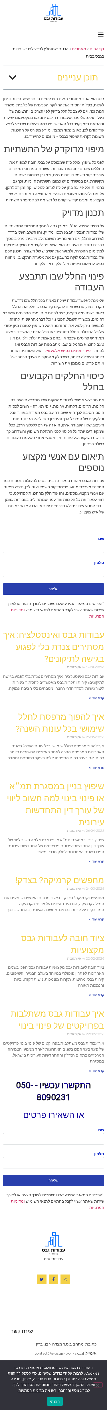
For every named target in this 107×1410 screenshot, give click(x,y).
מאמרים (79, 48)
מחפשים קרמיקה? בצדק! (59, 880)
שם (101, 538)
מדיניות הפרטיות (31, 1390)
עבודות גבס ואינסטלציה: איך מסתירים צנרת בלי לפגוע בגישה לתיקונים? (53, 647)
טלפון (99, 562)
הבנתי (55, 1401)
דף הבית (97, 48)
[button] (100, 34)
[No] (98, 1384)
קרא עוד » (96, 698)
